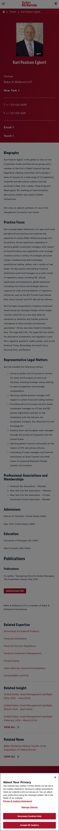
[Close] (55, 777)
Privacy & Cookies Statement (17, 801)
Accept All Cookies (29, 825)
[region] (29, 802)
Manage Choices (29, 807)
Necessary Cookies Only (29, 816)
